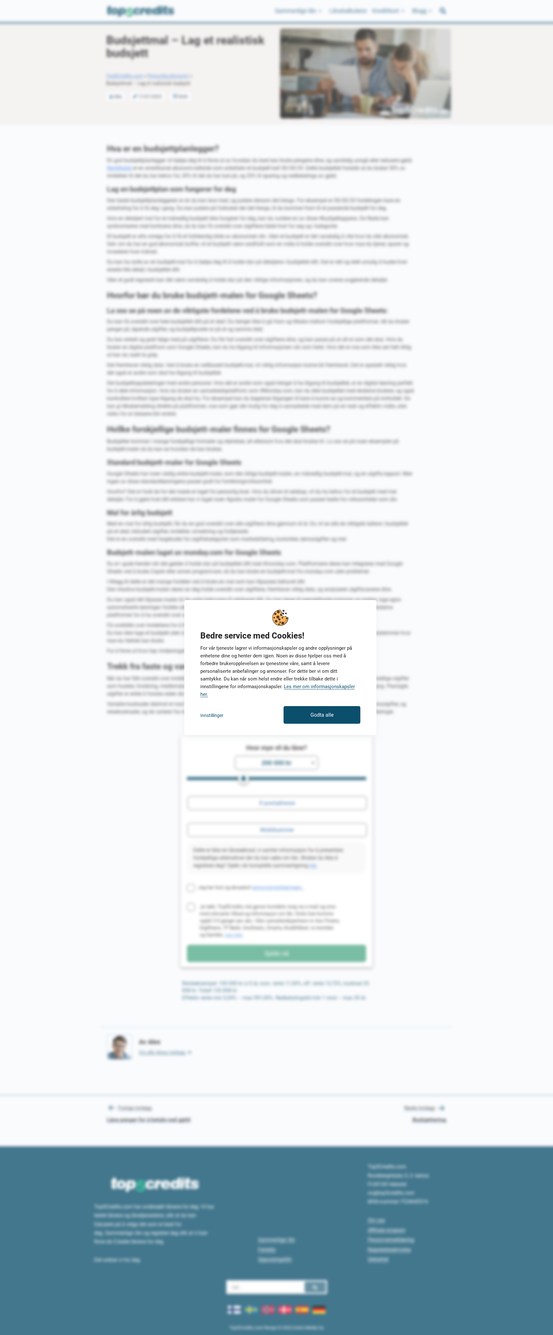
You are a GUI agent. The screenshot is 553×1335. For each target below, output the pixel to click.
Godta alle (321, 715)
